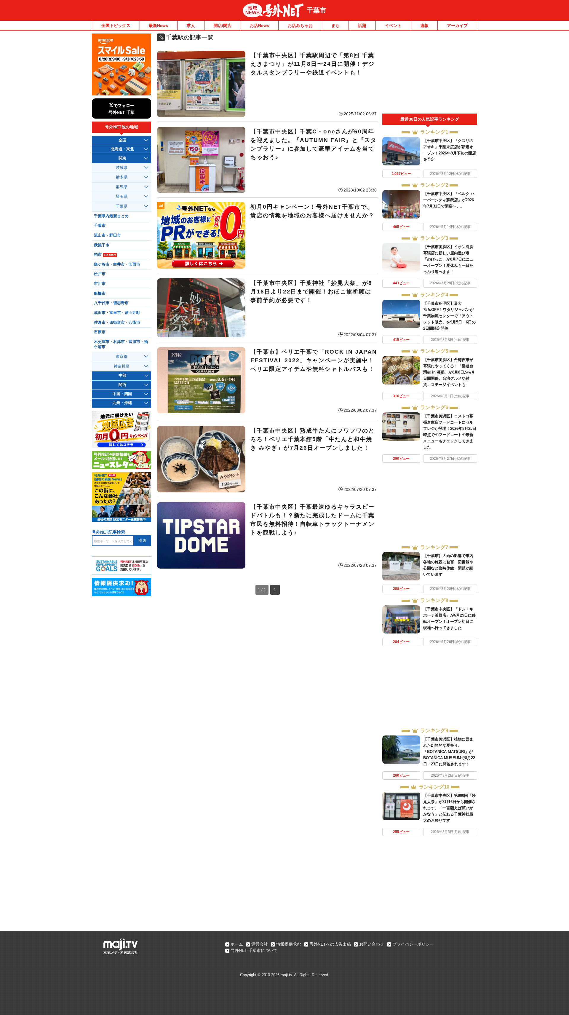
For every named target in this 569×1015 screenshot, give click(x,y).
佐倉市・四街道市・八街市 (117, 322)
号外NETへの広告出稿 (330, 944)
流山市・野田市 (107, 235)
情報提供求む (288, 944)
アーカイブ (457, 25)
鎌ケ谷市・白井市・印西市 (117, 264)
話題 (362, 25)
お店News (259, 25)
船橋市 (100, 293)
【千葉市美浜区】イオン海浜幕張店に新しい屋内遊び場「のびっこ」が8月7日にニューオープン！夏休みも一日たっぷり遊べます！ (448, 259)
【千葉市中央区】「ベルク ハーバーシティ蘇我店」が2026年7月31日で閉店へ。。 (448, 199)
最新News (158, 25)
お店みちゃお (300, 25)
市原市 (100, 332)
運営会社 (259, 944)
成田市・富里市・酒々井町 (117, 313)
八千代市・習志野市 (111, 303)
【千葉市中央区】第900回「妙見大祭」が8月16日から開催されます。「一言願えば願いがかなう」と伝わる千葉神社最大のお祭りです (449, 808)
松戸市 (100, 274)
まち (335, 25)
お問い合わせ (371, 944)
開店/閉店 (222, 25)
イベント (393, 25)
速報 (424, 25)
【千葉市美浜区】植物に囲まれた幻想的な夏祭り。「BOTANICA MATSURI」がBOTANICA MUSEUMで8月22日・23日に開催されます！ (449, 751)
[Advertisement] (429, 73)
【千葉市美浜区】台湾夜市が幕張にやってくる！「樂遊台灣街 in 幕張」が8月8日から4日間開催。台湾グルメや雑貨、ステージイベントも (448, 372)
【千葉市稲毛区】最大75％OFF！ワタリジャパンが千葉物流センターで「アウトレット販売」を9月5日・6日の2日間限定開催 (449, 316)
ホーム (237, 944)
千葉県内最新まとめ (111, 216)
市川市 (100, 284)
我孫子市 (101, 245)
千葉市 (316, 10)
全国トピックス (115, 25)
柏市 (105, 255)
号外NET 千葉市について (254, 950)
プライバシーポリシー (413, 944)
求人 (191, 25)
